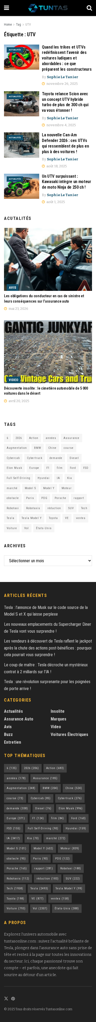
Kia (69, 478)
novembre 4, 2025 (61, 125)
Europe (34, 468)
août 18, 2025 (56, 166)
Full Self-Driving (18, 478)
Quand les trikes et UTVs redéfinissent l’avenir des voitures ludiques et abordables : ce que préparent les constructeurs (66, 58)
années (51, 438)
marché (12, 488)
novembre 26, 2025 (62, 84)
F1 (48, 468)
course (69, 448)
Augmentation (17, 448)
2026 (18, 438)
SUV (71, 508)
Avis (12, 288)
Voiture (12, 528)
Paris (30, 498)
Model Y (48, 488)
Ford (73, 468)
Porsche (60, 498)
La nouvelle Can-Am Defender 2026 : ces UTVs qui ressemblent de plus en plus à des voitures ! (65, 143)
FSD (86, 468)
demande (56, 458)
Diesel (74, 458)
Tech (84, 508)
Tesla (10, 518)
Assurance (71, 438)
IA (58, 478)
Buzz (8, 734)
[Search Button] (89, 8)
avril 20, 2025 (18, 401)
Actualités (15, 50)
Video (13, 380)
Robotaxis (33, 508)
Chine (52, 448)
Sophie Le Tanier (62, 77)
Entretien (12, 742)
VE (67, 518)
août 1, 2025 (55, 202)
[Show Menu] (6, 8)
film (60, 468)
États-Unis (44, 528)
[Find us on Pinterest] (13, 999)
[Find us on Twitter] (6, 999)
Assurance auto (18, 719)
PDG (44, 498)
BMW (37, 448)
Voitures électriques (69, 734)
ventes (81, 518)
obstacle (13, 498)
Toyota (53, 518)
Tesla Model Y (32, 518)
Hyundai (44, 478)
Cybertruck (34, 458)
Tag (18, 24)
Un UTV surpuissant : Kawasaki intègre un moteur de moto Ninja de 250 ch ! (66, 182)
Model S (30, 488)
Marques (58, 719)
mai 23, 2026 (18, 309)
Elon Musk (14, 468)
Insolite (58, 711)
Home (8, 24)
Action (33, 438)
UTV (28, 24)
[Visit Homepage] (48, 8)
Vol (26, 528)
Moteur (67, 488)
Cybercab (13, 458)
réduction (54, 508)
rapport (79, 498)
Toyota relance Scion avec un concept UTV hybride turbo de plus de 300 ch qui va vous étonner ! (65, 102)
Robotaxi (13, 508)
